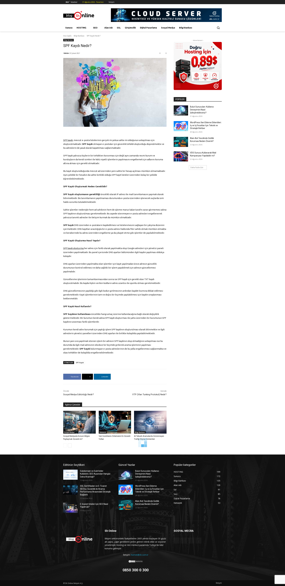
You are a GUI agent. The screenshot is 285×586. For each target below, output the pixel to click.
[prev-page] (65, 445)
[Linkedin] (216, 2)
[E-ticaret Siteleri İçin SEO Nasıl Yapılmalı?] (70, 508)
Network (103, 432)
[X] (220, 2)
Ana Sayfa (67, 36)
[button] (218, 27)
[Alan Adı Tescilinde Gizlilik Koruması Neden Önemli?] (181, 142)
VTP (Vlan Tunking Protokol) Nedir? (149, 394)
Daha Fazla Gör (196, 167)
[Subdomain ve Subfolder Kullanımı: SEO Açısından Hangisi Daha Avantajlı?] (70, 475)
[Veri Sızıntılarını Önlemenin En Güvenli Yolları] (115, 422)
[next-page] (70, 445)
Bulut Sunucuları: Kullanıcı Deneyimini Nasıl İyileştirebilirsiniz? (202, 110)
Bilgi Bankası (79, 36)
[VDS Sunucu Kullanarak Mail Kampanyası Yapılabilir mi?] (181, 156)
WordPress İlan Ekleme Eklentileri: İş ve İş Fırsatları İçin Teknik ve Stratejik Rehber (205, 125)
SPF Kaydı (80, 362)
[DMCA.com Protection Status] (135, 562)
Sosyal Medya (69, 432)
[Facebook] (207, 2)
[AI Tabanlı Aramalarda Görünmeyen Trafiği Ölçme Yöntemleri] (150, 422)
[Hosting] (87, 15)
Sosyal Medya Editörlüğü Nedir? (78, 394)
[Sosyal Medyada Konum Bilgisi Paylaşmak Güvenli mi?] (79, 422)
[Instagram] (212, 2)
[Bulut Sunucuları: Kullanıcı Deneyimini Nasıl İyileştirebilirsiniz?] (181, 110)
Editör (66, 53)
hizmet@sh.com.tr (139, 554)
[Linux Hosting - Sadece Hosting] (198, 66)
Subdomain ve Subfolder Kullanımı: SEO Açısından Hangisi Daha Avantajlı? (95, 474)
